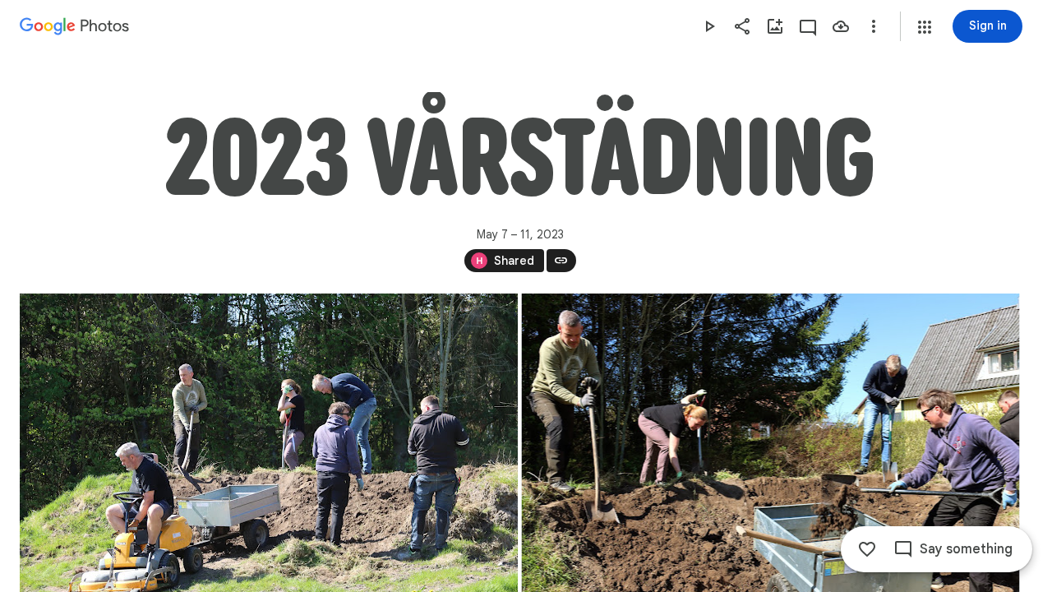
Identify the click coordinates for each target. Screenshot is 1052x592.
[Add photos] (775, 26)
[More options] (873, 26)
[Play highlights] (709, 26)
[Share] (742, 26)
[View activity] (807, 26)
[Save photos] (840, 26)
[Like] (867, 549)
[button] (924, 27)
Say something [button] (966, 549)
